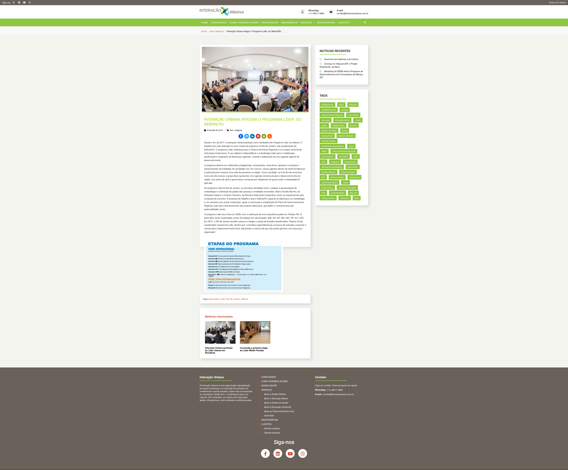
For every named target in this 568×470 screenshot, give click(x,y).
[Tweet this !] (246, 136)
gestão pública (338, 125)
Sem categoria (236, 130)
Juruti (351, 146)
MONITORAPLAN (326, 22)
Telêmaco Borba (328, 198)
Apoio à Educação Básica (276, 398)
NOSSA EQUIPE (269, 22)
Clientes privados (272, 432)
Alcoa (341, 104)
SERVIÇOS (306, 22)
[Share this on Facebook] (240, 136)
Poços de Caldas (348, 172)
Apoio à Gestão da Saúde (276, 402)
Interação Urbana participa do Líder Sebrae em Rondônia (218, 350)
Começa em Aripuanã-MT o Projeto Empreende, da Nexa (339, 65)
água (357, 198)
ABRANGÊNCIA (289, 22)
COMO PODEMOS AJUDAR (244, 22)
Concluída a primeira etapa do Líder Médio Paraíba (254, 349)
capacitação (213, 298)
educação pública (342, 120)
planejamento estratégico (332, 166)
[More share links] (269, 136)
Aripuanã (353, 104)
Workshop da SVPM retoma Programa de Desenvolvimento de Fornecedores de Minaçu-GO (342, 74)
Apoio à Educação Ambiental (277, 406)
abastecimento (327, 104)
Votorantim (344, 198)
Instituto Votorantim (346, 135)
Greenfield (269, 415)
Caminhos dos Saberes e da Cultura (341, 59)
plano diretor (353, 166)
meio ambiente (328, 156)
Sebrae (244, 298)
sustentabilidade (337, 192)
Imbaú (344, 130)
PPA (323, 177)
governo (353, 125)
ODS (323, 161)
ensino (358, 120)
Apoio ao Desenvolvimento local (279, 411)
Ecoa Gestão (353, 115)
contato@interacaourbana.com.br (352, 13)
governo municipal (329, 130)
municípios (343, 156)
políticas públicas (328, 172)
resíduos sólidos (337, 177)
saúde (345, 182)
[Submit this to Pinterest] (258, 136)
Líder (222, 298)
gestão (324, 125)
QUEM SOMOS (219, 22)
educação (326, 120)
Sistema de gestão (557, 2)
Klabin (324, 151)
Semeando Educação (347, 187)
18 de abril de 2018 (214, 130)
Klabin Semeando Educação (343, 151)
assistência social (329, 109)
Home (204, 22)
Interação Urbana (329, 141)
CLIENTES (343, 22)
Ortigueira (335, 161)
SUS (323, 192)
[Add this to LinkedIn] (252, 136)
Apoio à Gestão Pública (275, 394)
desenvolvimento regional (332, 115)
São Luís (353, 192)
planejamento (350, 161)
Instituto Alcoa (327, 135)
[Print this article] (264, 136)
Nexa (356, 156)
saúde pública (327, 187)
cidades (344, 109)
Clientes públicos (272, 428)
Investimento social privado (332, 146)
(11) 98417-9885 (316, 13)
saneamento (354, 177)
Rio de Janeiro (233, 298)
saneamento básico (329, 182)
